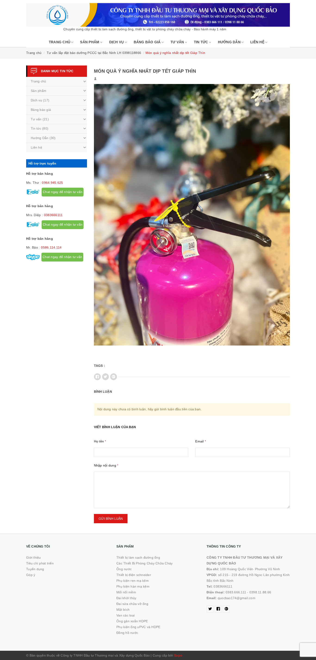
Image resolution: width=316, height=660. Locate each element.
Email (200, 441)
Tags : (99, 365)
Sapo (178, 655)
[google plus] (226, 609)
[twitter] (210, 609)
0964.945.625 (52, 182)
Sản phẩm (90, 42)
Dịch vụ (117, 42)
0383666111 (53, 215)
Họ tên (100, 441)
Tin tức (201, 42)
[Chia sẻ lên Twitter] (105, 376)
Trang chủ (60, 42)
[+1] (113, 376)
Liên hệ (257, 42)
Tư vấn (177, 42)
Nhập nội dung (106, 465)
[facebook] (218, 609)
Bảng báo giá (148, 42)
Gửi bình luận (111, 518)
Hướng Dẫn (230, 42)
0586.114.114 (51, 247)
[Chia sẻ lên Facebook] (97, 376)
